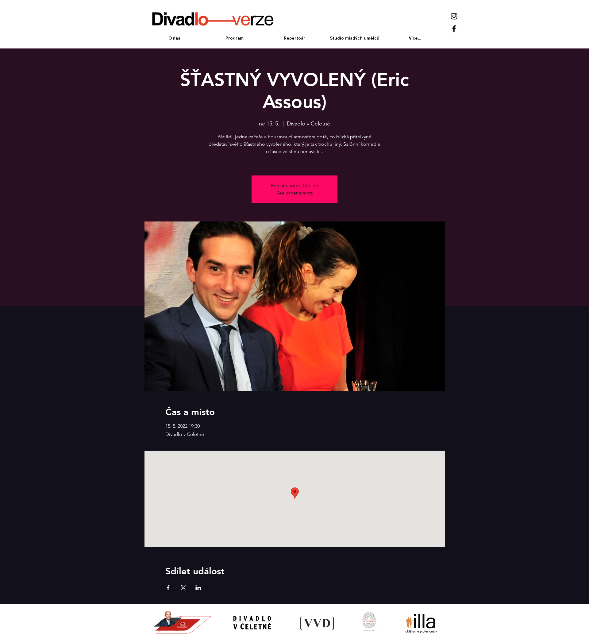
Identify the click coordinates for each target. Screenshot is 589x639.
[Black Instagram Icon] (454, 16)
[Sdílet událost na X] (183, 587)
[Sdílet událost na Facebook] (168, 587)
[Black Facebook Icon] (454, 28)
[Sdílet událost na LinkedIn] (198, 587)
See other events (294, 193)
